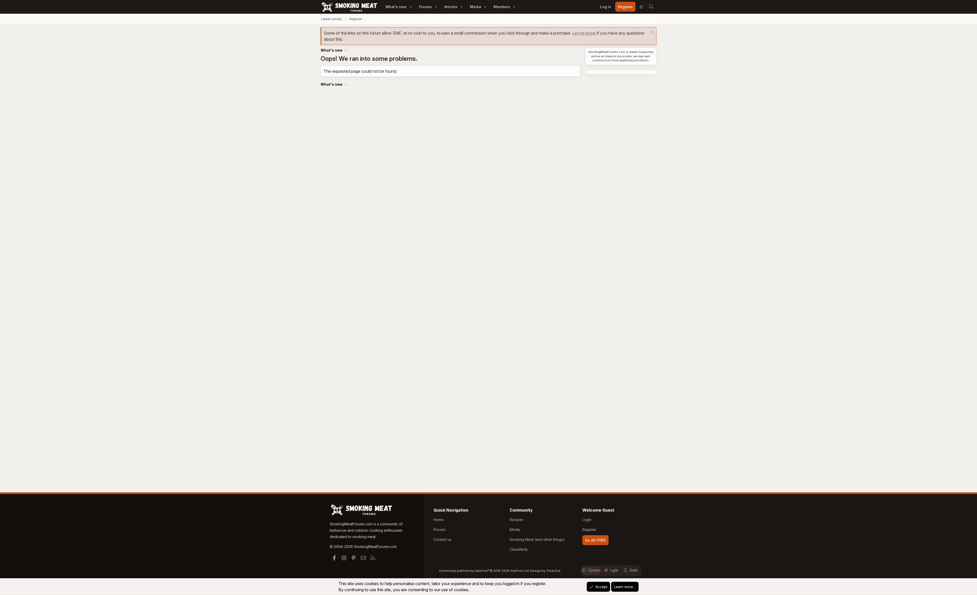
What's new (396, 7)
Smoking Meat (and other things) (537, 539)
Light (614, 570)
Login (587, 519)
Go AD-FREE (595, 540)
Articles (450, 7)
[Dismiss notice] (651, 32)
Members (502, 7)
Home (438, 519)
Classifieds (519, 549)
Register (355, 19)
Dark (634, 570)
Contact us (442, 539)
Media (475, 7)
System (594, 570)
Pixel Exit (554, 571)
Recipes (516, 519)
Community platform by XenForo (484, 571)
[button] (410, 6)
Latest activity (331, 19)
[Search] (651, 7)
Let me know (584, 33)
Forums (425, 7)
